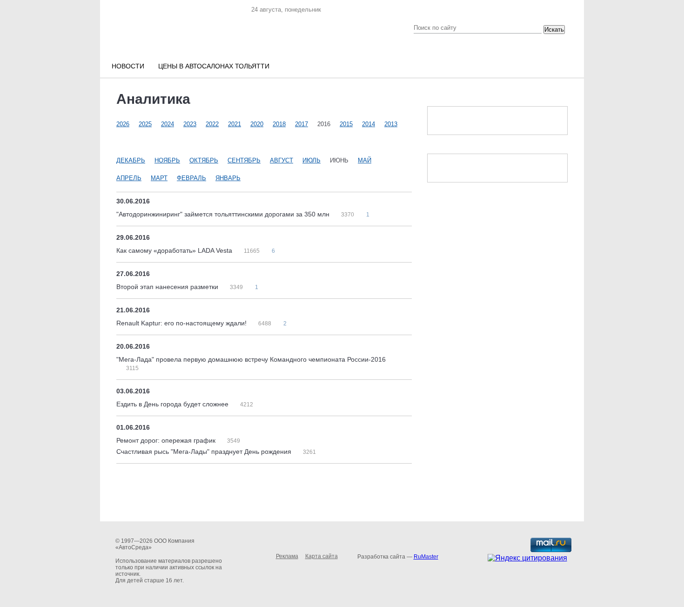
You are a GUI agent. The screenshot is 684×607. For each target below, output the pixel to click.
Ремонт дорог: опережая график (166, 440)
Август (281, 160)
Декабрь (130, 160)
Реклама (287, 556)
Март (159, 178)
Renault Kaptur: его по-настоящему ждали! (182, 323)
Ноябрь (167, 160)
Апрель (128, 178)
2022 (212, 124)
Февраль (191, 178)
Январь (228, 178)
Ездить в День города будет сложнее (173, 404)
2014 (368, 124)
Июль (311, 160)
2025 (145, 124)
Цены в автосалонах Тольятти (213, 66)
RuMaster (426, 556)
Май (364, 160)
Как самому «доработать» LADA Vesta (175, 250)
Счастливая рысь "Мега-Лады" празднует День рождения (204, 451)
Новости (128, 66)
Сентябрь (244, 160)
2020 (256, 124)
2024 (167, 124)
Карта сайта (321, 556)
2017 (301, 124)
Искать (554, 29)
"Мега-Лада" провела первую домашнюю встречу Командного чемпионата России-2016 (251, 359)
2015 (346, 124)
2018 (279, 124)
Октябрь (203, 160)
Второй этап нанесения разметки (168, 286)
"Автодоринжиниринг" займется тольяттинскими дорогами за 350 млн (223, 214)
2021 (234, 124)
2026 (122, 124)
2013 (390, 124)
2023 (189, 124)
